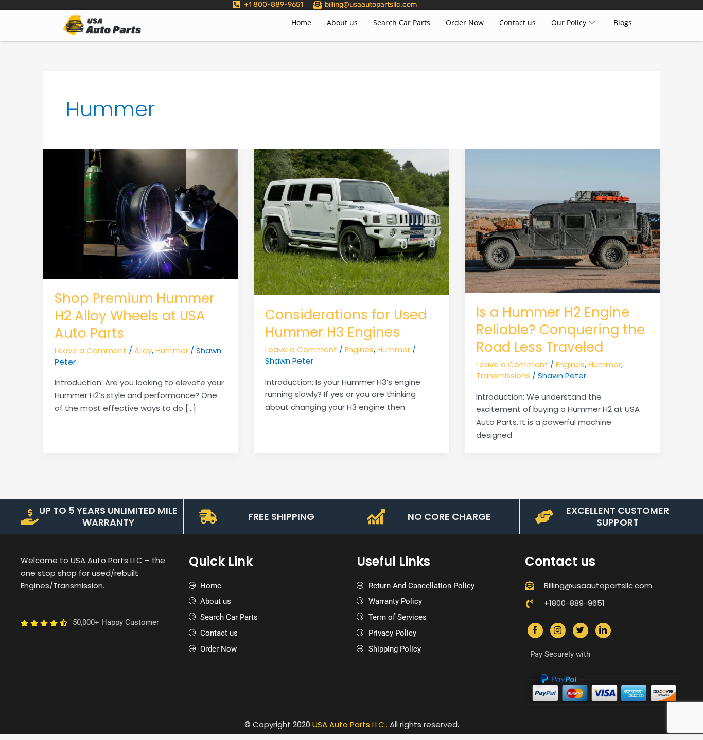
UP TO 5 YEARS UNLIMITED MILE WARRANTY (108, 516)
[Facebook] (535, 630)
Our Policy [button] (568, 22)
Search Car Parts (401, 22)
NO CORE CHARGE (449, 516)
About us (342, 22)
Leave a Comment (91, 350)
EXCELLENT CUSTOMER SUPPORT (617, 516)
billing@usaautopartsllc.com (371, 4)
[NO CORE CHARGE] (376, 517)
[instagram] (558, 630)
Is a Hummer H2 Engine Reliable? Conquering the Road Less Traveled (560, 329)
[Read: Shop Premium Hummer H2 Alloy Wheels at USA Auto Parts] (140, 212)
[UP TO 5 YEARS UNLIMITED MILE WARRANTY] (30, 517)
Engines (359, 349)
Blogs (622, 22)
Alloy (143, 350)
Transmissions (503, 375)
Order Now (465, 22)
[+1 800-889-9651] (236, 4)
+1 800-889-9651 (273, 4)
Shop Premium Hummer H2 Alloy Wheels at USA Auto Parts (135, 315)
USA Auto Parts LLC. (349, 724)
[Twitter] (580, 630)
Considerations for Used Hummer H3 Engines (346, 323)
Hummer (171, 350)
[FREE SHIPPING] (208, 517)
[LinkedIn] (603, 630)
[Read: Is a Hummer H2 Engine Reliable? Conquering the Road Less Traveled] (562, 219)
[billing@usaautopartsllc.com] (317, 5)
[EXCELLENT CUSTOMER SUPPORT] (544, 517)
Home (301, 22)
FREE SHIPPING (281, 516)
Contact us (517, 22)
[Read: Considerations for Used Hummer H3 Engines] (351, 220)
